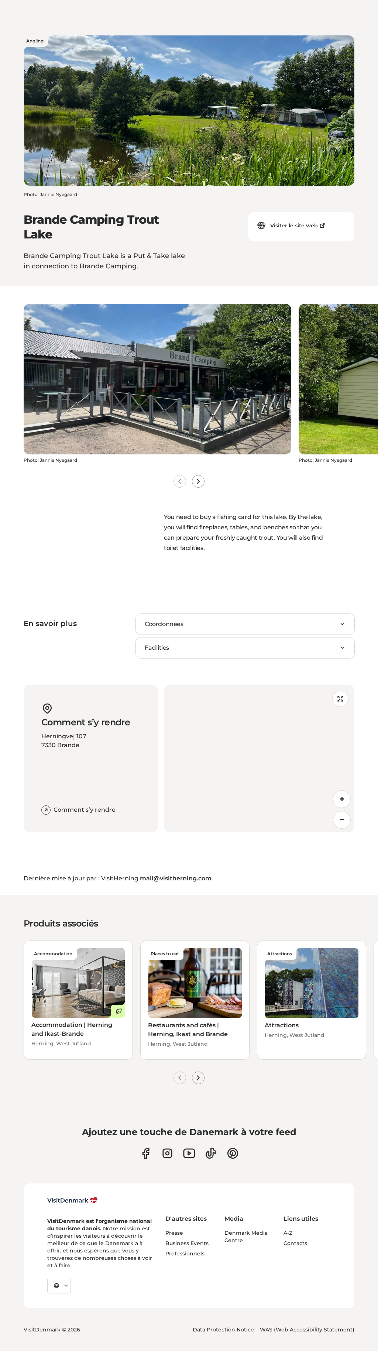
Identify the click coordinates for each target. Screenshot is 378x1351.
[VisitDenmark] (72, 1200)
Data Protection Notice (223, 1329)
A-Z (288, 1233)
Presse (174, 1233)
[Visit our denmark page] (145, 1153)
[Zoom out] (342, 820)
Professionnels (185, 1253)
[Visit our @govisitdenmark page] (211, 1153)
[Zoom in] (342, 799)
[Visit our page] (167, 1153)
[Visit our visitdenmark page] (189, 1153)
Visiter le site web (294, 225)
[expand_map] (340, 699)
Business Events (187, 1243)
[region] (259, 758)
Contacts (295, 1243)
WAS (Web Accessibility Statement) (307, 1329)
